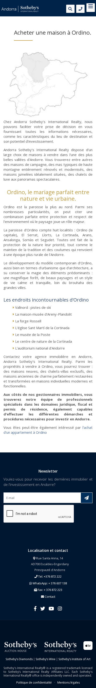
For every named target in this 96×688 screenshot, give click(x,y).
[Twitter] (42, 608)
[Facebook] (35, 608)
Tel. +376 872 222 (50, 576)
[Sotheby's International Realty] (60, 646)
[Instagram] (60, 608)
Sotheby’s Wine (45, 659)
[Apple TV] (88, 645)
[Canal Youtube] (51, 608)
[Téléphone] (80, 9)
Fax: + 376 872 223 (49, 590)
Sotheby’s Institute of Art (74, 659)
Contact (49, 596)
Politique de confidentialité (34, 682)
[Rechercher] (70, 9)
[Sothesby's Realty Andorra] (20, 9)
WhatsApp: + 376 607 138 (49, 583)
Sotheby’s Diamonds (19, 659)
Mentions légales (68, 682)
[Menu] (90, 7)
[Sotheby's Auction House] (20, 646)
